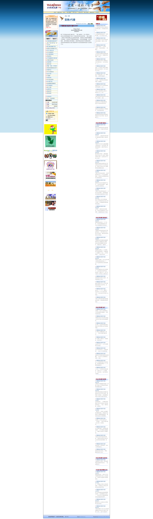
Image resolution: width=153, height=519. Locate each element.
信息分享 (80, 12)
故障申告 (49, 89)
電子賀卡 (75, 12)
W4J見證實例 (50, 79)
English (97, 12)
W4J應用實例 (50, 54)
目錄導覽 (49, 62)
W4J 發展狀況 (50, 71)
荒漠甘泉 (49, 77)
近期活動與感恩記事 (52, 41)
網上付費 (49, 87)
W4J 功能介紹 (50, 50)
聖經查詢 (49, 56)
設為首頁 (49, 96)
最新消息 (59, 12)
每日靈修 (69, 12)
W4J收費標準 (50, 52)
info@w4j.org (82, 516)
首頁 (55, 12)
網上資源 (86, 12)
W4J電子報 (49, 81)
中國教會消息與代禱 (101, 25)
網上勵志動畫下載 (51, 46)
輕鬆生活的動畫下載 (52, 48)
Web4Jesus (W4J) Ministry (103, 516)
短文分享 (49, 73)
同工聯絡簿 (49, 85)
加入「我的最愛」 (51, 98)
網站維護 (49, 93)
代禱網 (48, 75)
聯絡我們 (92, 12)
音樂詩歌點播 (50, 60)
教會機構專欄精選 (51, 83)
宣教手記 (49, 69)
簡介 (64, 12)
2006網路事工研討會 (52, 58)
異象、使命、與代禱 (52, 66)
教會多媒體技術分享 (52, 68)
